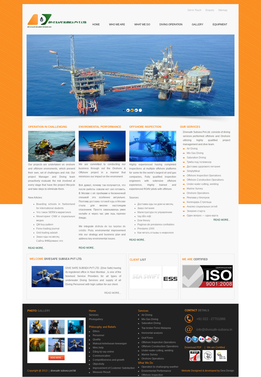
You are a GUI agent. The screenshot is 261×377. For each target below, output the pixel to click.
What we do (142, 24)
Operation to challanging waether (160, 366)
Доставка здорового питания (203, 166)
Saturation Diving (196, 157)
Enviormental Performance (156, 370)
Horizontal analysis (152, 332)
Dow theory (143, 220)
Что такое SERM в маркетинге (53, 212)
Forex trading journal (47, 228)
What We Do (145, 362)
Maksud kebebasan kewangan (110, 343)
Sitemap (222, 10)
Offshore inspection (152, 375)
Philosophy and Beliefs (102, 326)
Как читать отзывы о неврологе (155, 232)
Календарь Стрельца (199, 202)
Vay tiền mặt (144, 216)
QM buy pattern (44, 224)
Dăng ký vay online (103, 351)
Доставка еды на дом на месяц (155, 204)
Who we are (117, 24)
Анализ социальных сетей (202, 206)
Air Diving (192, 148)
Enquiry (210, 10)
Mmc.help (98, 347)
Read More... (112, 292)
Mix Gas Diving (195, 153)
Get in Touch (194, 10)
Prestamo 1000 (145, 228)
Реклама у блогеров (198, 197)
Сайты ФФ (42, 240)
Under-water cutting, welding (203, 184)
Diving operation (170, 24)
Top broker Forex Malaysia (156, 328)
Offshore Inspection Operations (204, 175)
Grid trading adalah (47, 232)
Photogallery (96, 319)
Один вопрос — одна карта (202, 215)
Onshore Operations (198, 193)
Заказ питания (145, 208)
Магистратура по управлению (154, 212)
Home (96, 24)
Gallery (197, 24)
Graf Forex (147, 337)
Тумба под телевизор (199, 162)
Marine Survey (195, 188)
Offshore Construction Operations (205, 179)
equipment (220, 24)
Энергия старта (196, 211)
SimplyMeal (193, 171)
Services (93, 315)
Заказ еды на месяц (47, 236)
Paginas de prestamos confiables (155, 224)
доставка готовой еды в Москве (107, 201)
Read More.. (36, 248)
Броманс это (55, 240)
